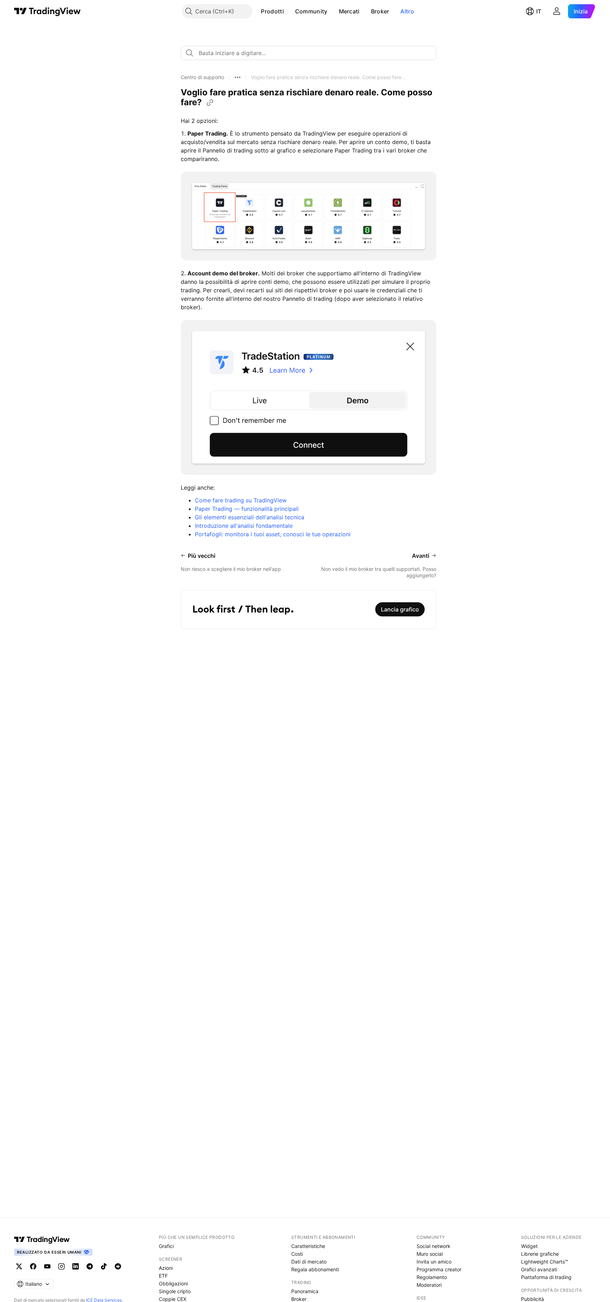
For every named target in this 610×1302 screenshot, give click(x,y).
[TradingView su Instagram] (61, 1266)
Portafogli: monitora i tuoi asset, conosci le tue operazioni (273, 534)
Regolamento (432, 1277)
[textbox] (311, 53)
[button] (289, 11)
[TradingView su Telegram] (90, 1266)
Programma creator (439, 1269)
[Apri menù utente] (557, 11)
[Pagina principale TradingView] (47, 11)
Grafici (166, 1246)
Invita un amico (434, 1262)
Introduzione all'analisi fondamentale (244, 525)
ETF (163, 1276)
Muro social (430, 1254)
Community (311, 11)
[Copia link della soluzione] (210, 102)
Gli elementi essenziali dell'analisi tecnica (249, 517)
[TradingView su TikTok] (104, 1266)
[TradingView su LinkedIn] (75, 1266)
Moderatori (429, 1285)
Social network (433, 1246)
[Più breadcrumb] (237, 77)
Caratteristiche (308, 1246)
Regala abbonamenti (315, 1269)
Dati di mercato (309, 1262)
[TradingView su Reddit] (118, 1266)
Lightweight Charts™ (544, 1262)
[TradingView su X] (19, 1266)
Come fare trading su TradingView (241, 500)
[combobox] (308, 53)
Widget (529, 1246)
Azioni (166, 1268)
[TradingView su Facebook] (33, 1266)
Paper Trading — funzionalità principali (247, 508)
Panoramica (304, 1291)
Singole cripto (175, 1291)
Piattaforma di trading (546, 1277)
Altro (407, 11)
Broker (380, 11)
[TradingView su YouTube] (47, 1266)
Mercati (349, 11)
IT (538, 11)
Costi (297, 1254)
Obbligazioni (173, 1283)
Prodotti (272, 11)
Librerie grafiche (540, 1254)
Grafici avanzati (539, 1269)
